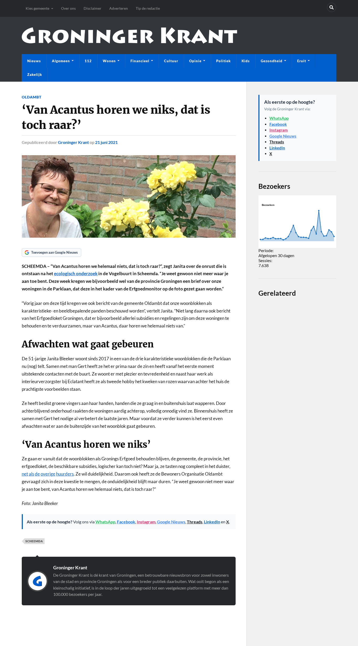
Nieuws (34, 61)
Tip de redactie (148, 8)
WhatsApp (105, 521)
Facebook (126, 521)
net (25, 474)
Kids (246, 61)
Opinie (195, 61)
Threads (194, 521)
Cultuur (171, 61)
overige (48, 474)
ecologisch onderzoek (75, 273)
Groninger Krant (73, 142)
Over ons (68, 8)
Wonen (109, 61)
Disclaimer (92, 8)
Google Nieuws (171, 521)
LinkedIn (212, 521)
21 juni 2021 (106, 142)
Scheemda (34, 541)
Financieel (140, 61)
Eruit (301, 61)
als (31, 474)
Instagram (146, 521)
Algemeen (61, 61)
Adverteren (118, 8)
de (37, 474)
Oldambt (31, 97)
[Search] (331, 7)
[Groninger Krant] (129, 35)
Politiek (223, 61)
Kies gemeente (37, 8)
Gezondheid (272, 61)
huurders (65, 474)
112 (88, 61)
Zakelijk (34, 74)
